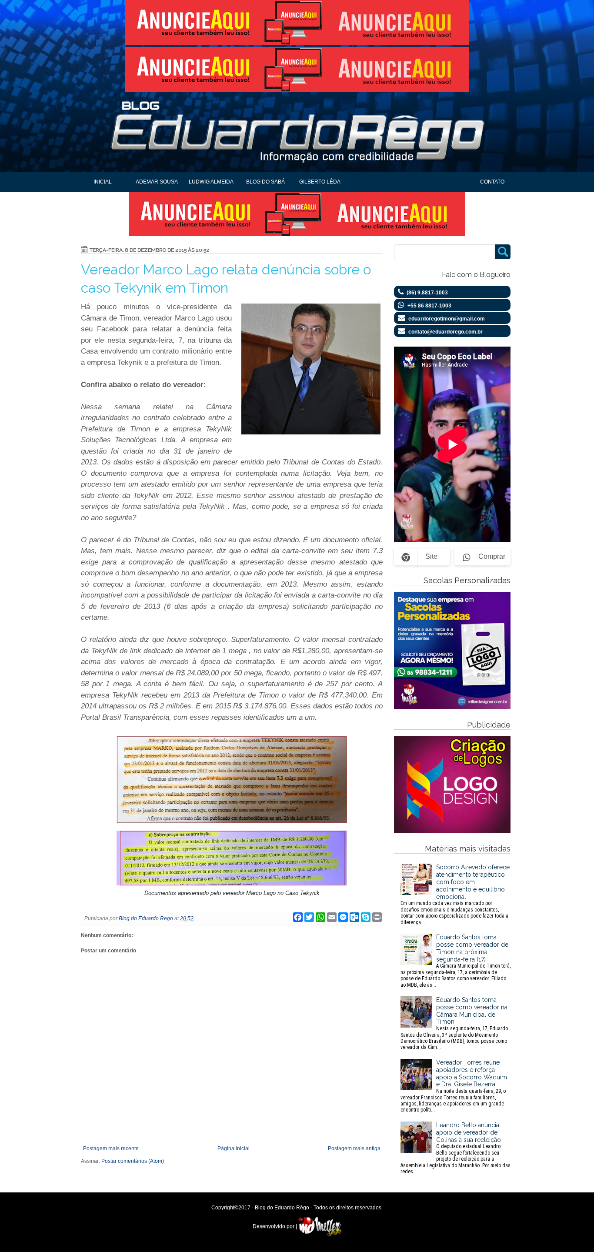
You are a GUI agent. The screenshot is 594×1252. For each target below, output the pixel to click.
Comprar (491, 556)
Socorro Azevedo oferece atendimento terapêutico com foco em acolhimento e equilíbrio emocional (455, 894)
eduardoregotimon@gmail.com (446, 319)
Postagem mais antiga (354, 1148)
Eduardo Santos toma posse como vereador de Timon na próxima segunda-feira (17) (455, 961)
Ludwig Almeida (211, 182)
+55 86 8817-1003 (429, 306)
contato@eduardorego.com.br (445, 332)
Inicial (102, 182)
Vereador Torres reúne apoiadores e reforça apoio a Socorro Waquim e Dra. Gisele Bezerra (453, 1086)
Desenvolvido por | (275, 1226)
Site (431, 556)
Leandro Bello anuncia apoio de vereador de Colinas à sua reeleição (455, 1148)
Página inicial (233, 1148)
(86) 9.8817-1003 (427, 293)
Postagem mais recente (111, 1148)
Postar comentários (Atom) (132, 1161)
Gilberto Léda (319, 182)
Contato (492, 182)
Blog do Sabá (265, 182)
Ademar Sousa (157, 182)
